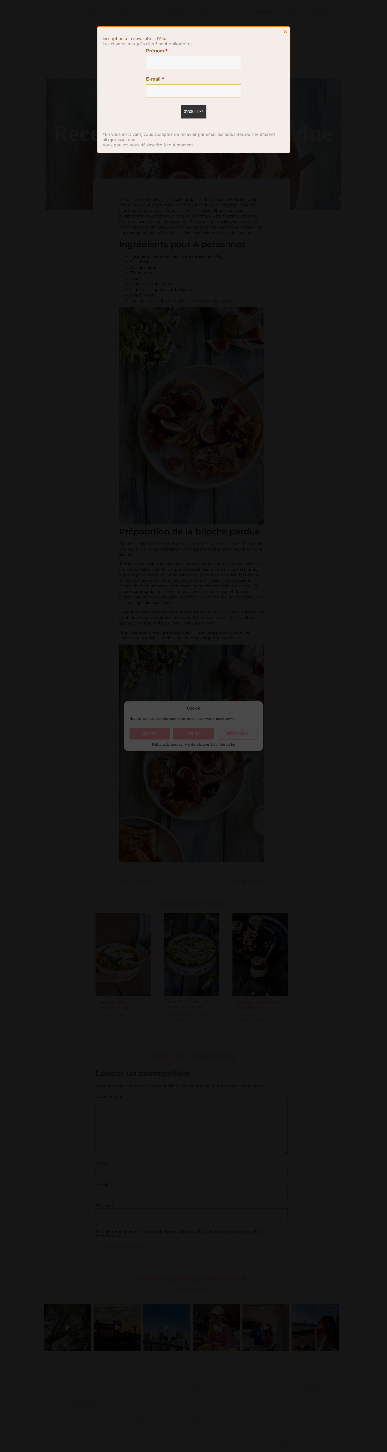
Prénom (157, 50)
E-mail (155, 79)
